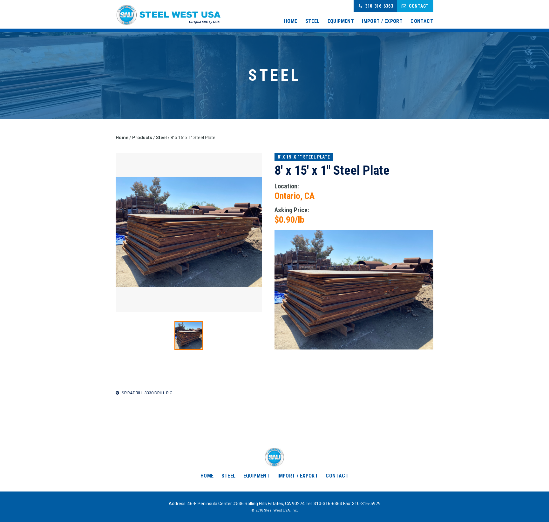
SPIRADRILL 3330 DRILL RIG (147, 392)
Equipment (341, 21)
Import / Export (382, 21)
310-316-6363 (379, 6)
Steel (312, 21)
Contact (419, 6)
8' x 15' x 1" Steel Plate (304, 156)
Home (290, 21)
